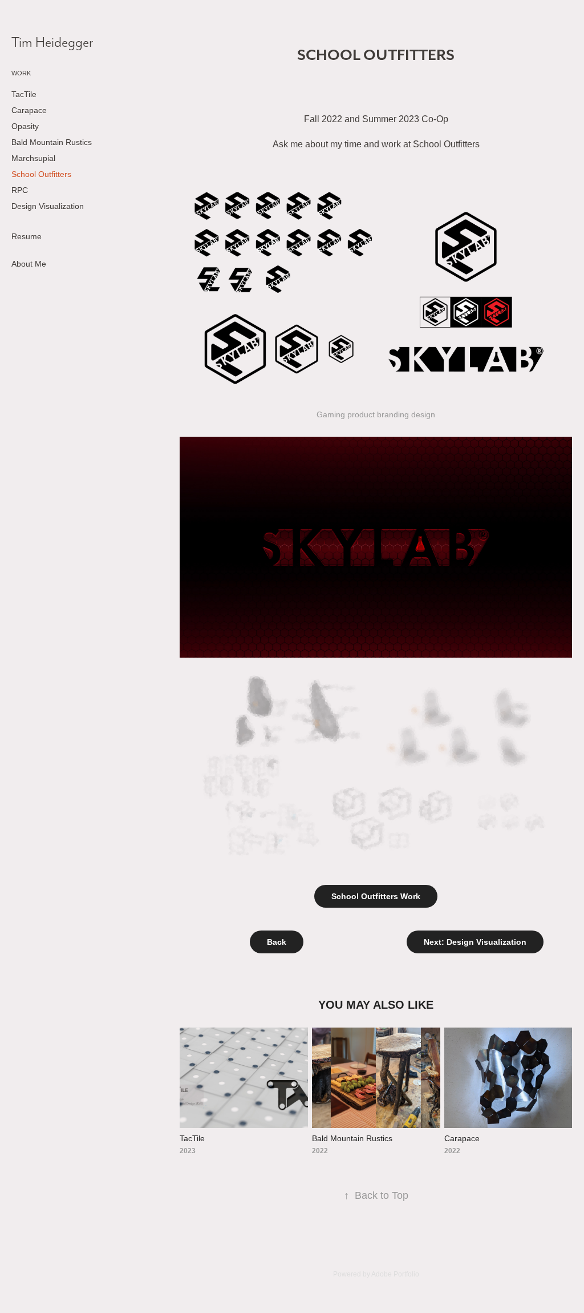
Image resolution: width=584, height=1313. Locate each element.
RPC (19, 190)
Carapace (29, 110)
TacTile (23, 94)
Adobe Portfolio (395, 1274)
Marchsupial (33, 158)
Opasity (25, 126)
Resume (26, 236)
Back (276, 942)
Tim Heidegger (52, 42)
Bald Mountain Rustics (51, 142)
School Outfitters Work (375, 896)
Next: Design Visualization (475, 942)
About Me (28, 263)
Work (21, 73)
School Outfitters (41, 174)
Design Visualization (47, 206)
